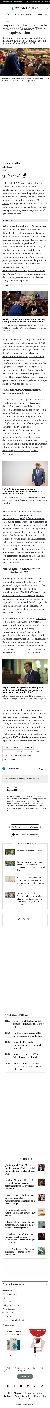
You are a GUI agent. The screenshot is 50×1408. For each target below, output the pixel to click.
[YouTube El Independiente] (21, 1386)
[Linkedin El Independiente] (35, 1386)
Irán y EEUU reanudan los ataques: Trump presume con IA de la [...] (27, 1045)
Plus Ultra (6, 1301)
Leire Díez (6, 1316)
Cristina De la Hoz (11, 163)
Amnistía (28, 748)
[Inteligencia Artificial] (14, 1351)
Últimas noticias (18, 2)
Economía (26, 14)
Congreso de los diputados (15, 752)
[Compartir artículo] (4, 176)
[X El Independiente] (8, 1386)
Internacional (40, 14)
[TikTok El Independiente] (42, 1386)
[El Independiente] (25, 8)
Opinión (5, 14)
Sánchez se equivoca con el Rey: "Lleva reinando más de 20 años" (27, 1034)
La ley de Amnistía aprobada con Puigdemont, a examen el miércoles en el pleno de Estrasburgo (22, 491)
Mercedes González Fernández (15, 1320)
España (15, 14)
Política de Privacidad (14, 1393)
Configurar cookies (25, 1399)
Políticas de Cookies (39, 1396)
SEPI (4, 1298)
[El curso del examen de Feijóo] (10, 852)
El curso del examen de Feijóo (29, 851)
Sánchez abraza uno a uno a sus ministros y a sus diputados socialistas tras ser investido (24, 320)
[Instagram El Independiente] (28, 1386)
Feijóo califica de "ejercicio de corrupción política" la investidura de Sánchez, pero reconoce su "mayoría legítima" (22, 689)
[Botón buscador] (47, 8)
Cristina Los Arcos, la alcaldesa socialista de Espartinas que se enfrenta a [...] (27, 1066)
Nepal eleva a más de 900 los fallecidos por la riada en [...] (26, 1055)
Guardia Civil (7, 1313)
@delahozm (7, 167)
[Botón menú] (3, 8)
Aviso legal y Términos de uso (33, 1393)
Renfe (27, 2)
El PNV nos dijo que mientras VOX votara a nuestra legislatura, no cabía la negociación (23, 595)
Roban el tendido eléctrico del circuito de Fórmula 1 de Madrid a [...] (28, 1024)
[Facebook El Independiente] (14, 1386)
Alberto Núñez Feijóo (13, 748)
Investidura (35, 752)
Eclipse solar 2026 (9, 1294)
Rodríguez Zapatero (10, 1305)
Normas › (43, 769)
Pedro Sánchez (10, 759)
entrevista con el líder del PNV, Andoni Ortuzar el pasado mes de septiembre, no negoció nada (24, 621)
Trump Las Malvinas (36, 2)
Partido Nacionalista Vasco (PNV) (17, 755)
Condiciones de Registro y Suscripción (17, 1396)
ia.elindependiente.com (14, 1356)
